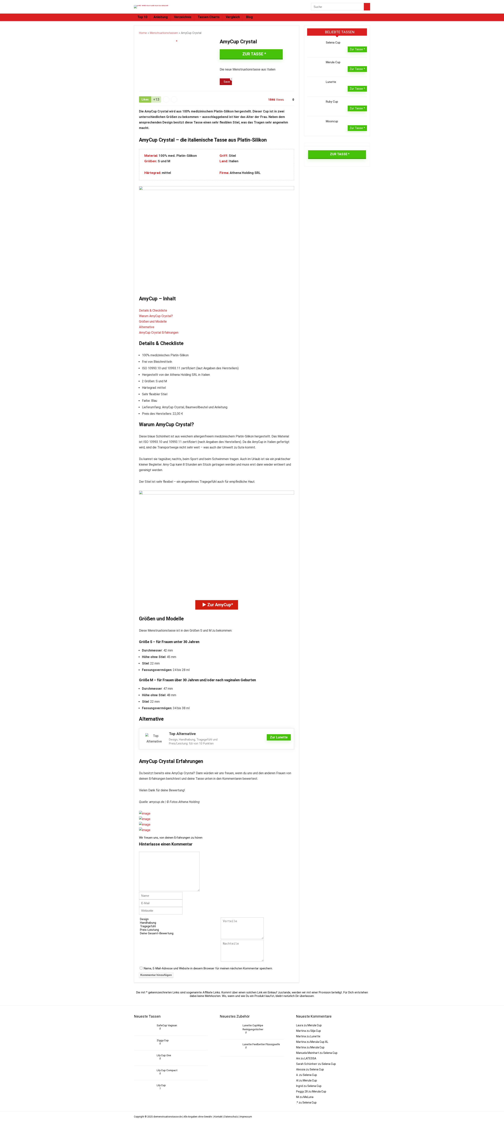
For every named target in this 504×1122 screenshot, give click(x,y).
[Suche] (367, 6)
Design (144, 919)
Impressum (246, 1116)
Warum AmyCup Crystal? (156, 316)
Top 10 (142, 17)
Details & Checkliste (153, 310)
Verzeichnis (182, 17)
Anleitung (161, 17)
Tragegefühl (148, 926)
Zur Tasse (252, 54)
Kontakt (218, 1116)
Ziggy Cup (163, 1040)
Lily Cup (161, 1085)
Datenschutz (231, 1116)
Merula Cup (333, 62)
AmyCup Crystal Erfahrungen (158, 332)
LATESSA (310, 1058)
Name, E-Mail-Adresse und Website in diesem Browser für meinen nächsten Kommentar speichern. (208, 968)
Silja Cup (315, 1030)
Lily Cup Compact (167, 1070)
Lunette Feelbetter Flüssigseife (261, 1044)
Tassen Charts (209, 17)
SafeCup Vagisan (167, 1025)
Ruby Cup (332, 101)
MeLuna (308, 1097)
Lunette (331, 82)
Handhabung (148, 922)
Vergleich (233, 17)
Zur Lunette (279, 737)
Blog (249, 17)
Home (143, 33)
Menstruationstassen (164, 33)
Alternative (146, 327)
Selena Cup (333, 42)
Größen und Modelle (153, 321)
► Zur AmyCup (216, 604)
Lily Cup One (164, 1055)
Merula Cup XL (319, 1041)
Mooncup (332, 121)
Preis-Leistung (149, 930)
